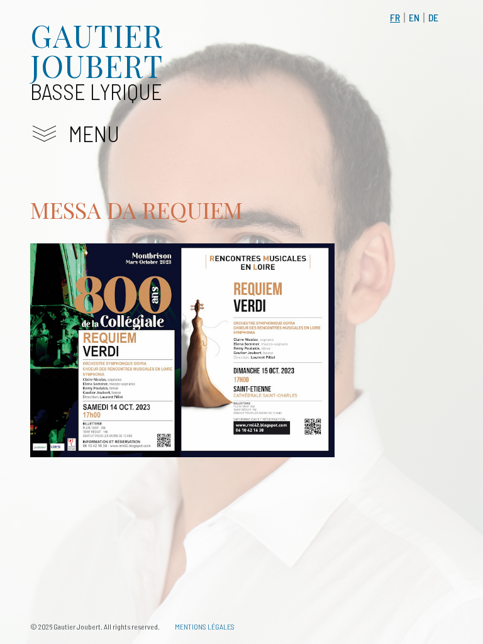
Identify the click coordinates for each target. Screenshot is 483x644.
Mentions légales (205, 626)
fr (395, 17)
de (433, 17)
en (414, 17)
